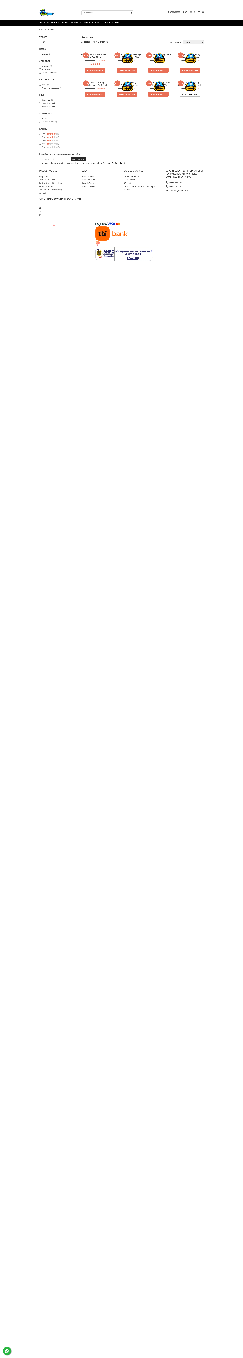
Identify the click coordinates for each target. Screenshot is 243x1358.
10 (43, 42)
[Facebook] (40, 205)
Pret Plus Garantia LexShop (97, 22)
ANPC (83, 189)
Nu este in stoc (48, 121)
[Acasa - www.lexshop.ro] (53, 13)
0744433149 (175, 186)
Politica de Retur (88, 179)
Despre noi (43, 176)
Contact (42, 193)
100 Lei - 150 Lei (48, 103)
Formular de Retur (89, 186)
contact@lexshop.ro (179, 190)
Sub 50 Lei (46, 100)
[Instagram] (40, 215)
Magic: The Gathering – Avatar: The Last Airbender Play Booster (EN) (190, 83)
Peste (44, 133)
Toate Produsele (48, 22)
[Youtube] (40, 208)
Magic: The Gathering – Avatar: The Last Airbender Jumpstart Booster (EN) (126, 83)
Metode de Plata (88, 176)
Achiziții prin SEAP (71, 22)
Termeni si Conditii (47, 179)
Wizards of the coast (50, 88)
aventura (45, 66)
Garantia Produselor (89, 183)
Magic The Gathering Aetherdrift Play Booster (190, 55)
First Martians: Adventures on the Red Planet (95, 55)
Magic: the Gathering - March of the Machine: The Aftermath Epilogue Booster (158, 83)
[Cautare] (130, 12)
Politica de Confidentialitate (114, 163)
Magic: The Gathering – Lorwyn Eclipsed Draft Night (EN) (95, 83)
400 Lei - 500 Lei (48, 106)
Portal (44, 84)
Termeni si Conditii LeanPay (50, 189)
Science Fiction (48, 72)
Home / (43, 29)
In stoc (44, 118)
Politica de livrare (46, 186)
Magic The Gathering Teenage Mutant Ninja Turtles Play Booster (127, 55)
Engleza (45, 54)
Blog (117, 22)
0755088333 (175, 182)
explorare (46, 69)
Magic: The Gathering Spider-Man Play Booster (158, 55)
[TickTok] (40, 211)
